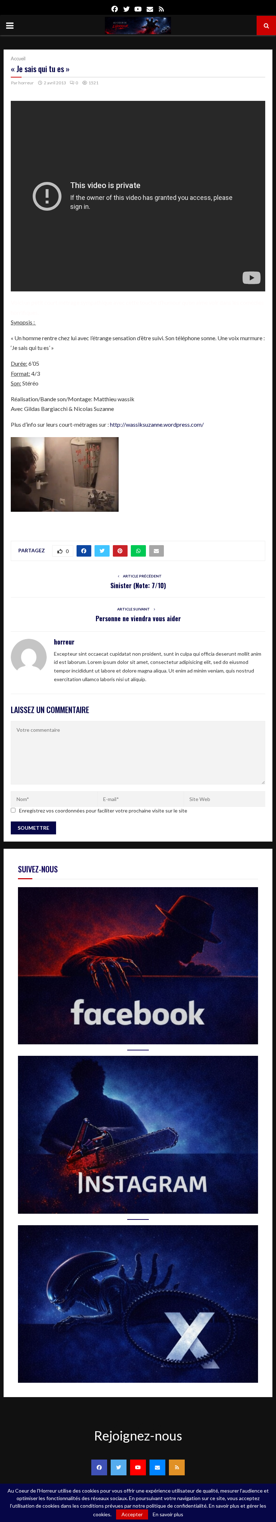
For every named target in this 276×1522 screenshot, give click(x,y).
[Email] (157, 1467)
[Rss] (177, 1467)
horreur (26, 82)
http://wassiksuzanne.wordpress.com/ (157, 424)
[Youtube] (138, 1467)
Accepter (132, 1514)
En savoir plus (168, 1514)
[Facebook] (99, 1467)
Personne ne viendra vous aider (138, 618)
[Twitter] (118, 1467)
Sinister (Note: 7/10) (138, 585)
